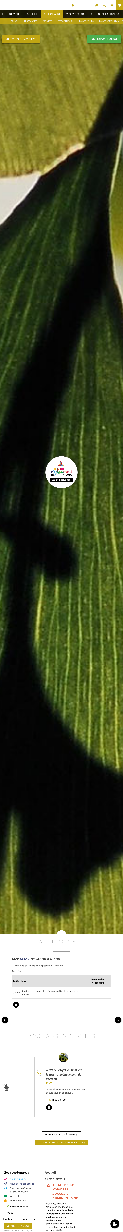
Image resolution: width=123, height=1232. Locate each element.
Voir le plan (15, 1196)
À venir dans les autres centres (61, 1142)
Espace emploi (104, 39)
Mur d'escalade (75, 14)
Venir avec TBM (18, 1200)
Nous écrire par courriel (22, 1183)
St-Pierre (32, 14)
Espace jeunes (86, 21)
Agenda (14, 21)
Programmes (30, 21)
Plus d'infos (57, 1100)
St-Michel (15, 14)
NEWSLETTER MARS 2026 (18, 1230)
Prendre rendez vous (17, 1207)
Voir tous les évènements (61, 1134)
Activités (47, 21)
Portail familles (20, 39)
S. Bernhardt (52, 14)
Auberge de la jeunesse (105, 14)
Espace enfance (66, 21)
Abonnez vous (17, 1225)
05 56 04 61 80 (18, 1179)
